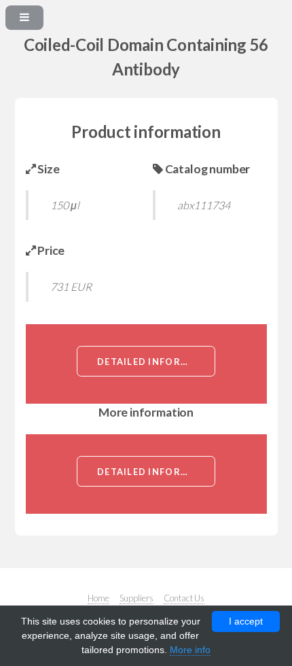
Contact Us (184, 598)
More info (190, 649)
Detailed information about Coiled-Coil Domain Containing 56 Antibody (156, 361)
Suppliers (136, 598)
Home (98, 598)
